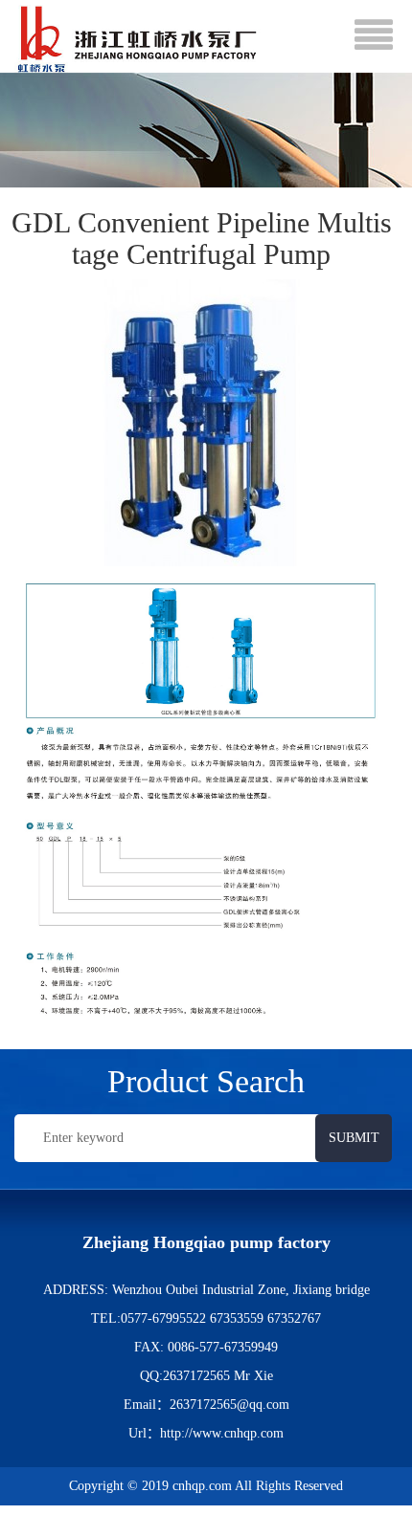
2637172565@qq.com (229, 1404)
